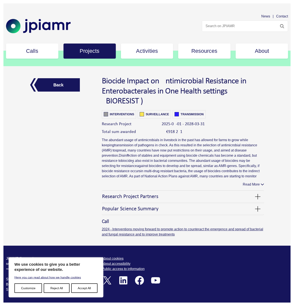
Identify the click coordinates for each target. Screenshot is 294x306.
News (265, 16)
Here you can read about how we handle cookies (47, 277)
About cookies (113, 258)
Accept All (84, 288)
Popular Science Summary (130, 209)
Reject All (56, 288)
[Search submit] (282, 26)
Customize (28, 288)
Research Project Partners (130, 196)
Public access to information (123, 269)
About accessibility (116, 263)
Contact (282, 16)
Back (58, 85)
